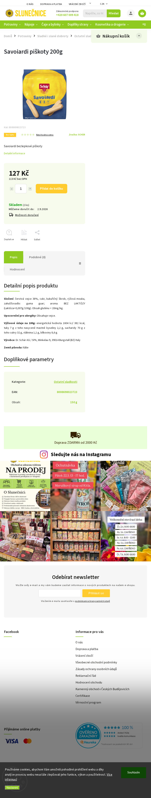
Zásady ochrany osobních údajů (96, 669)
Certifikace (83, 696)
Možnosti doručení (27, 215)
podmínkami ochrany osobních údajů (92, 601)
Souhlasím (133, 772)
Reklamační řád (86, 676)
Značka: (77, 134)
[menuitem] (13, 24)
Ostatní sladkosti (65, 382)
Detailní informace (14, 153)
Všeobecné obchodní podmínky (96, 662)
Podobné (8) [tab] (37, 257)
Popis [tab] (13, 257)
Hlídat (24, 239)
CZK (102, 4)
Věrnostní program (88, 702)
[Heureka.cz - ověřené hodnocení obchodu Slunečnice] (110, 736)
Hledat (114, 13)
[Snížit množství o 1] (11, 189)
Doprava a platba (51, 4)
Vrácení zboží (77, 4)
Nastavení (12, 787)
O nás (30, 4)
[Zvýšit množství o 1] (30, 189)
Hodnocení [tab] (17, 269)
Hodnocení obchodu (89, 682)
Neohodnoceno (44, 135)
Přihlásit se (96, 593)
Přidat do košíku (51, 188)
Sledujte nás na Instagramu (81, 454)
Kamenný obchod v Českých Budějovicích (102, 689)
